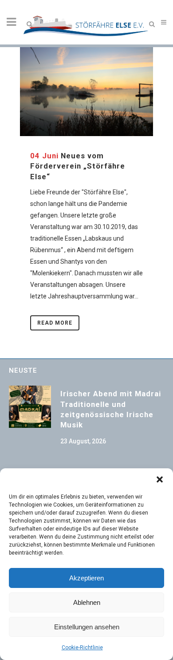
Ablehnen (86, 602)
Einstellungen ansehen (86, 627)
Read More (54, 323)
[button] (159, 479)
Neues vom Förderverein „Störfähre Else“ (77, 166)
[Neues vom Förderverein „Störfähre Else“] (86, 91)
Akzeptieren (86, 578)
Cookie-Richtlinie (82, 647)
